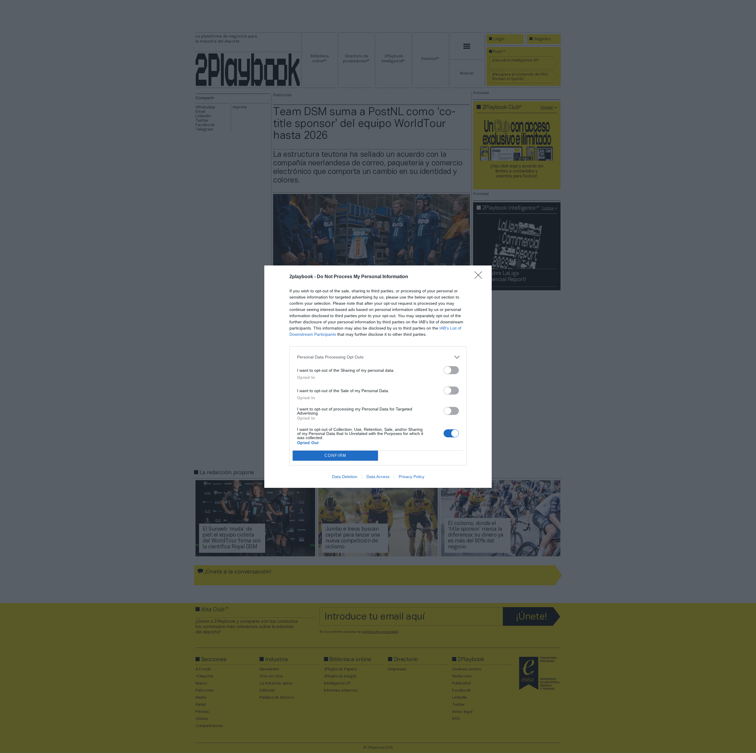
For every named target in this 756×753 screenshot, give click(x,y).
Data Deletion (344, 476)
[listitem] (378, 357)
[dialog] (378, 376)
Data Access (378, 476)
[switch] (451, 370)
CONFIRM (335, 455)
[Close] (480, 277)
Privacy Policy (411, 476)
